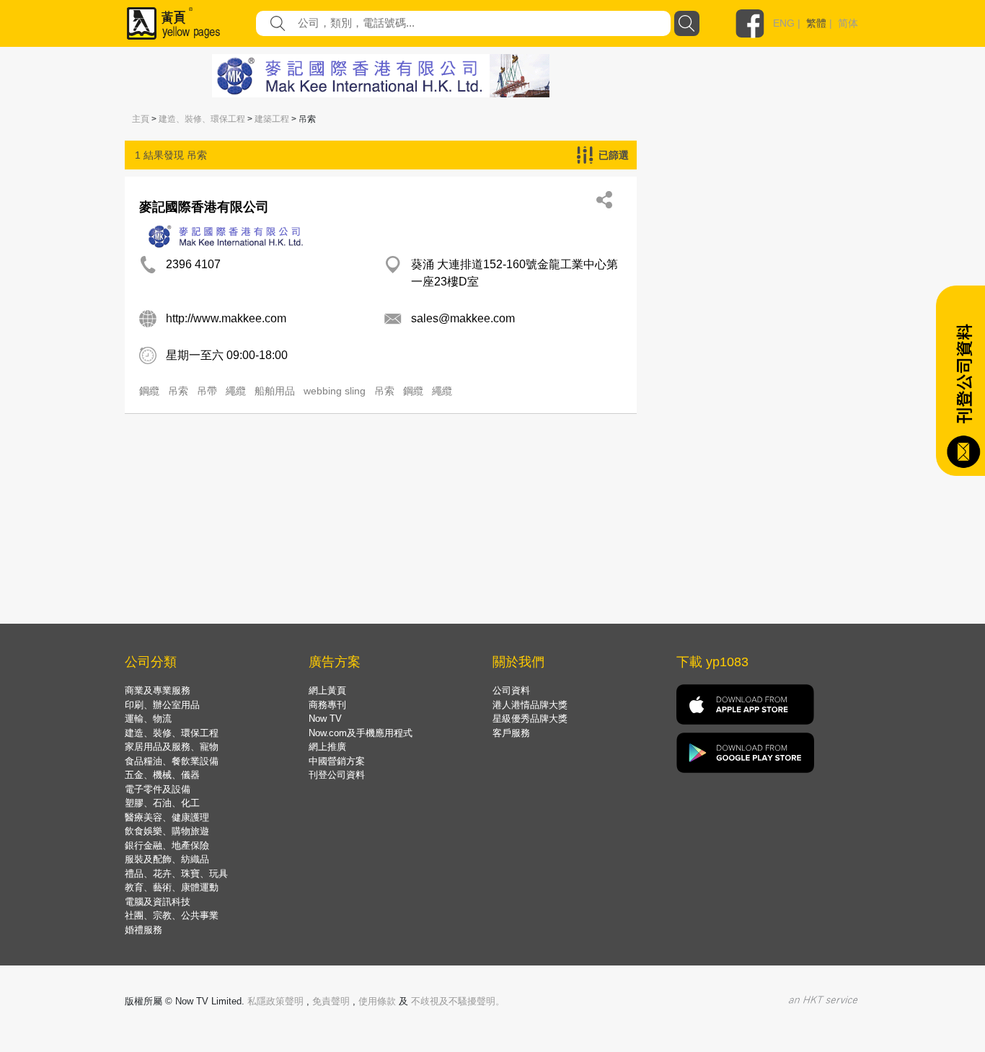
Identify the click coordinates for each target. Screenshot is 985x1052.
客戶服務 (511, 733)
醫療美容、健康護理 (167, 817)
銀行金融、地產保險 (167, 845)
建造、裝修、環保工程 (202, 119)
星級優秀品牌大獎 (529, 718)
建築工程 (272, 119)
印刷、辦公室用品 (162, 704)
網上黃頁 (327, 690)
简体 (848, 23)
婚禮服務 (143, 929)
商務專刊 (327, 704)
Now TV (325, 718)
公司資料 (511, 690)
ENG (784, 23)
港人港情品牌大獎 (529, 704)
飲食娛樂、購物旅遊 (167, 831)
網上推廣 (327, 746)
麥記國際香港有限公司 (204, 207)
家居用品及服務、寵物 (171, 746)
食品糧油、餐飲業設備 (171, 761)
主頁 (140, 119)
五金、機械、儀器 (162, 774)
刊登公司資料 (337, 774)
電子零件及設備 (157, 789)
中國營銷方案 (337, 761)
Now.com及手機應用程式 (360, 733)
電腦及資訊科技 (157, 901)
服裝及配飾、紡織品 (167, 859)
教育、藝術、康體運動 (171, 887)
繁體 (816, 23)
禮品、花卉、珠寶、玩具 (176, 873)
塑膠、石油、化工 (162, 802)
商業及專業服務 (157, 690)
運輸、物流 (148, 718)
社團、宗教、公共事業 (171, 915)
